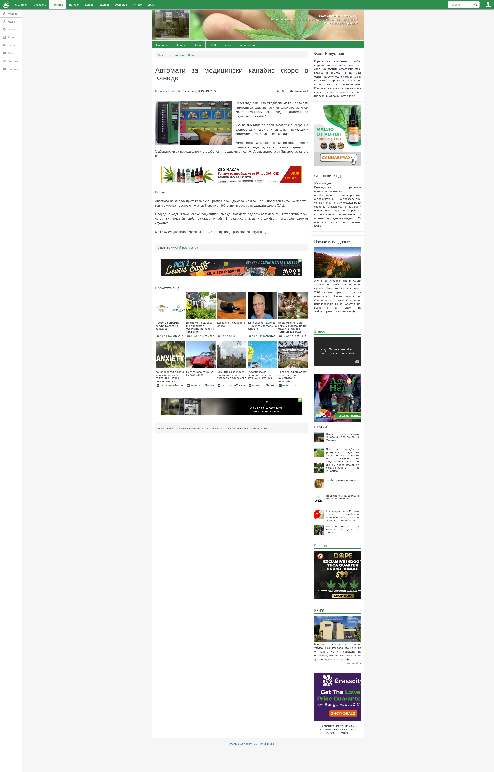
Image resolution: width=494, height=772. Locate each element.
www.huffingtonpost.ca (184, 247)
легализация (248, 45)
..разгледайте (352, 663)
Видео (319, 331)
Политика (178, 55)
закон (228, 45)
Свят (198, 45)
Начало (162, 55)
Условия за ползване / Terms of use (251, 744)
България (162, 45)
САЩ (213, 45)
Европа (181, 45)
